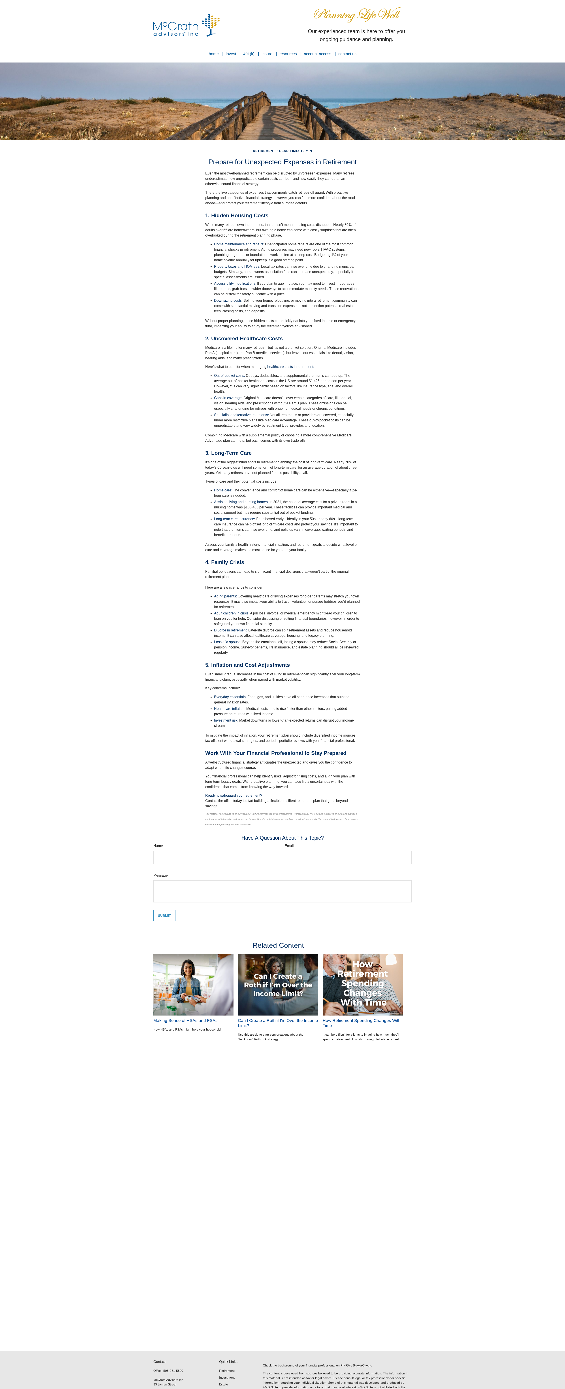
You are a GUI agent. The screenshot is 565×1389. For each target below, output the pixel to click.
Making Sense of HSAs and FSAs (185, 1020)
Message (160, 875)
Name (158, 846)
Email (289, 846)
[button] (213, 53)
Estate (223, 1384)
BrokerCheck (362, 1365)
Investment (227, 1377)
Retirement (227, 1370)
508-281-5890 (173, 1370)
